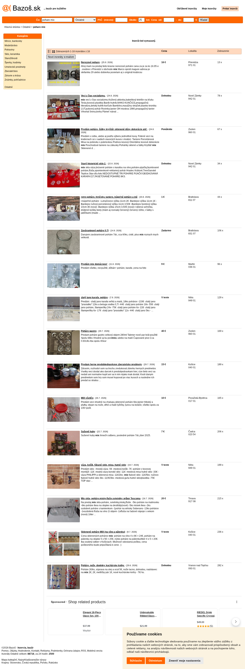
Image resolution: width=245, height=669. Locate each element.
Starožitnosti (11, 58)
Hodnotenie (24, 650)
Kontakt (35, 650)
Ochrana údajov (72, 650)
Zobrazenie (223, 51)
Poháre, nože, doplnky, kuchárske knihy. (102, 565)
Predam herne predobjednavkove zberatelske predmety (111, 364)
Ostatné (27, 27)
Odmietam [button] (155, 660)
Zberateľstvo (11, 71)
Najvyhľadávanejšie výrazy (32, 659)
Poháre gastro (88, 331)
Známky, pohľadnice (15, 79)
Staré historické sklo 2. (93, 163)
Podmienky (56, 650)
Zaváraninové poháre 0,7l (95, 230)
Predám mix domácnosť (94, 264)
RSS (83, 650)
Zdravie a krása (13, 75)
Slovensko (15, 662)
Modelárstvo (11, 45)
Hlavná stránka (12, 27)
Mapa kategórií (9, 659)
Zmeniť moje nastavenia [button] (184, 660)
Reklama (45, 650)
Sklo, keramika (12, 54)
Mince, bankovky (13, 41)
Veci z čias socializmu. (93, 95)
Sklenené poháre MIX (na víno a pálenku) (103, 532)
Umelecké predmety (15, 67)
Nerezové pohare (90, 62)
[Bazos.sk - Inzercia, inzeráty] (21, 10)
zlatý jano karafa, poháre (94, 297)
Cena (164, 51)
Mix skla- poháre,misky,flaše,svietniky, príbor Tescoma (110, 498)
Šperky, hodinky (13, 62)
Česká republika (30, 662)
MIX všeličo (87, 398)
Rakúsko (53, 662)
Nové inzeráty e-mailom (61, 56)
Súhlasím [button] (136, 660)
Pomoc (5, 650)
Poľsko (43, 662)
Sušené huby (88, 431)
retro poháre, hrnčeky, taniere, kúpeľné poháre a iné (109, 197)
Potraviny (9, 49)
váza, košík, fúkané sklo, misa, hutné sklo (103, 465)
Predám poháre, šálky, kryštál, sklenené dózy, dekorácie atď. (114, 129)
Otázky (13, 650)
